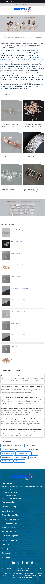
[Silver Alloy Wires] (33, 142)
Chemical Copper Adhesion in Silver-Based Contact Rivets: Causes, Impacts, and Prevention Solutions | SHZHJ (22, 408)
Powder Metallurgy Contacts (20, 230)
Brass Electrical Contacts (31, 449)
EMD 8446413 (15, 346)
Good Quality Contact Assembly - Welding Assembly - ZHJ (31, 190)
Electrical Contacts (6, 457)
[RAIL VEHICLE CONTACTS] (6, 290)
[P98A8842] (20, 131)
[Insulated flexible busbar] (6, 267)
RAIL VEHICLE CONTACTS (20, 288)
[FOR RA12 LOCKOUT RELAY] (42, 251)
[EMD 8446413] (6, 348)
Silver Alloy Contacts (15, 59)
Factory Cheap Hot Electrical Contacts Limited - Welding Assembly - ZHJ (33, 126)
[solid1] (42, 240)
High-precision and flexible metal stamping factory (10, 125)
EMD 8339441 (15, 323)
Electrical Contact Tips (18, 311)
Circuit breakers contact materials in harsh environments (19, 397)
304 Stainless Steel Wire (24, 453)
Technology (6, 557)
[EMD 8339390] (6, 279)
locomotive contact (9, 532)
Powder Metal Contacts (10, 519)
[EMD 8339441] (6, 325)
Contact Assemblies (9, 523)
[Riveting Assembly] (11, 142)
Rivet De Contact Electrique (31, 573)
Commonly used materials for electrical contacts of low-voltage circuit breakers (22, 376)
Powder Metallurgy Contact (33, 59)
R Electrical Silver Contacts (10, 62)
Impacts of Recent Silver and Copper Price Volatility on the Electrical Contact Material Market (22, 386)
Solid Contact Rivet (7, 461)
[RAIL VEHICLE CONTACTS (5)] (42, 333)
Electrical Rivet (19, 461)
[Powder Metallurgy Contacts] (6, 232)
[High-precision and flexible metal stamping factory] (11, 110)
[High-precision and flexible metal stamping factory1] (20, 99)
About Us (5, 545)
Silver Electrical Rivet (31, 445)
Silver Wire (27, 577)
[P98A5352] (20, 163)
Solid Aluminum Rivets (8, 453)
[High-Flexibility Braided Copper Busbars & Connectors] (6, 360)
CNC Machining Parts (10, 536)
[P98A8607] (42, 310)
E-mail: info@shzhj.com (9, 490)
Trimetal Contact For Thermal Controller (12, 445)
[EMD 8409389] (6, 255)
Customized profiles (8, 189)
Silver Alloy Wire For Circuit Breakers (11, 449)
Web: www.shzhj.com (9, 502)
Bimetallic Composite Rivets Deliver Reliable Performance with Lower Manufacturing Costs (22, 429)
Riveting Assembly (8, 157)
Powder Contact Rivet (11, 573)
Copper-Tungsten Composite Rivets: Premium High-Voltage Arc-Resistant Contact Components (22, 419)
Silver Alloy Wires (30, 157)
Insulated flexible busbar (19, 265)
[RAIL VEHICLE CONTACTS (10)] (42, 298)
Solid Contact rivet (17, 241)
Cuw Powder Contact (20, 457)
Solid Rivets (33, 457)
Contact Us (6, 553)
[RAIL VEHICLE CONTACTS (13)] (42, 286)
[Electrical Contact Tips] (6, 314)
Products (5, 549)
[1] (42, 131)
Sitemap (27, 571)
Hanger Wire (7, 575)
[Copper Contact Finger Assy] (42, 275)
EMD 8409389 (15, 253)
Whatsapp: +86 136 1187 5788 (12, 499)
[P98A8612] (42, 228)
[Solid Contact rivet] (6, 244)
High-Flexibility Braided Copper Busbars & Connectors (25, 359)
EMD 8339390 (15, 276)
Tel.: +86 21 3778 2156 (9, 493)
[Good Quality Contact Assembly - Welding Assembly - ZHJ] (33, 174)
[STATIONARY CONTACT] (42, 321)
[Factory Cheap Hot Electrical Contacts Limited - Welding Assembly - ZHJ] (33, 110)
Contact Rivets (7, 511)
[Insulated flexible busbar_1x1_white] (42, 263)
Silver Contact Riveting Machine (25, 575)
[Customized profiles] (11, 174)
